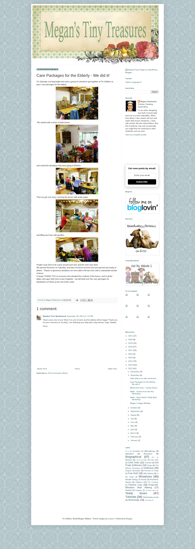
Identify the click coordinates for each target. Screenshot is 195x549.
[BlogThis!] (84, 300)
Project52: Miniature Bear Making (142, 486)
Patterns (139, 482)
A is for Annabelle (132, 451)
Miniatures (145, 476)
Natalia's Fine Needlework (54, 316)
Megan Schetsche (148, 101)
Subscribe (142, 182)
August (134, 415)
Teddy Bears (136, 493)
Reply (45, 326)
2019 (130, 343)
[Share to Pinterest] (91, 300)
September (135, 411)
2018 (130, 347)
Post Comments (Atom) (58, 373)
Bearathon (148, 454)
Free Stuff (133, 473)
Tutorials (130, 496)
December (135, 372)
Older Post (112, 369)
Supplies (138, 490)
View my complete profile (135, 135)
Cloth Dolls (133, 462)
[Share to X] (86, 300)
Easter (137, 471)
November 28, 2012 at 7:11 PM (80, 316)
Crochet (148, 463)
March (133, 433)
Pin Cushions (153, 482)
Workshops (134, 500)
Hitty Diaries (148, 473)
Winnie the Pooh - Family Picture (143, 388)
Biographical (133, 456)
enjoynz (111, 519)
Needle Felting (131, 479)
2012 (130, 368)
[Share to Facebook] (89, 300)
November (135, 375)
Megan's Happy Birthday (140, 403)
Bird (153, 457)
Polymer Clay (135, 485)
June (133, 422)
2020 (130, 339)
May (133, 426)
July (132, 419)
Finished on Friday (151, 471)
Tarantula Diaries (150, 490)
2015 (130, 357)
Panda (144, 479)
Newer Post (42, 369)
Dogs (150, 465)
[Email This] (81, 300)
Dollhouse (149, 468)
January (134, 440)
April (133, 429)
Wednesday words (151, 497)
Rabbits (128, 490)
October (134, 408)
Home (77, 369)
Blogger (129, 519)
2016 (130, 354)
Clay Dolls (154, 460)
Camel (138, 460)
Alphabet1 (129, 454)
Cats (145, 460)
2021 (130, 336)
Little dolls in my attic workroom (143, 378)
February (135, 437)
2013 (130, 365)
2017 (130, 350)
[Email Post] (77, 300)
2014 (130, 361)
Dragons (128, 471)
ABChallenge (149, 451)
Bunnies (128, 460)
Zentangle (148, 500)
